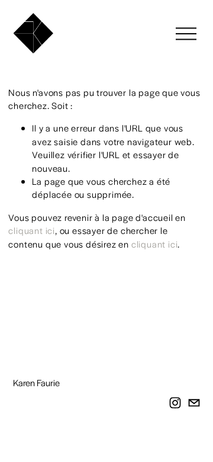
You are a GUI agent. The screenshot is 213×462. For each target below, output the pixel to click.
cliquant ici (31, 230)
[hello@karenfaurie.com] (194, 403)
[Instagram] (175, 403)
